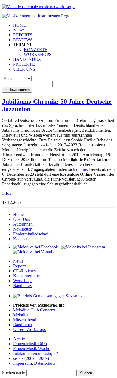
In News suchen (17, 90)
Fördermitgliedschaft (30, 234)
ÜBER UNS (24, 69)
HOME (19, 25)
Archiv (19, 338)
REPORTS (22, 35)
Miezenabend (24, 319)
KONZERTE (35, 49)
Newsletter (22, 229)
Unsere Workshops (29, 329)
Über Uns (21, 219)
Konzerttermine (26, 275)
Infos (6, 193)
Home (18, 214)
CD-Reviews (24, 271)
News (18, 261)
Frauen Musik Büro (30, 343)
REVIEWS (23, 39)
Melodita (20, 315)
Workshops (22, 280)
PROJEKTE (24, 64)
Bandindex (22, 285)
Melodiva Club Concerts (34, 310)
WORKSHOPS (37, 54)
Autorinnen (23, 224)
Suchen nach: (13, 372)
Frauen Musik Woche (31, 348)
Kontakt (20, 239)
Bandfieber (22, 324)
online (81, 169)
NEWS (19, 30)
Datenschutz (44, 363)
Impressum (22, 363)
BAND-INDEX (27, 59)
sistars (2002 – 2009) (31, 358)
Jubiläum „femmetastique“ (35, 353)
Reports (19, 266)
